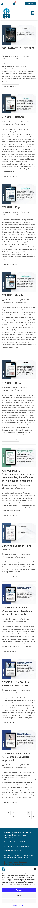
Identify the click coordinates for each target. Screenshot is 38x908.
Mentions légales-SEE (18, 905)
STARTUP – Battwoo (13, 117)
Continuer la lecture (11, 85)
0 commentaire (21, 59)
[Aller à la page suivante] (33, 817)
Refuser (19, 895)
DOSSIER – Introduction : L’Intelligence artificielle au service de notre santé (17, 611)
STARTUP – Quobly (12, 295)
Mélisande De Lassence (11, 56)
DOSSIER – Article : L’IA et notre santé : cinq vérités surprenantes (16, 757)
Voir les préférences (19, 901)
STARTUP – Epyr (11, 207)
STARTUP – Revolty (13, 383)
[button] (35, 869)
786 (28, 817)
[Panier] (14, 3)
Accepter (19, 890)
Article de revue (8, 59)
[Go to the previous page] (9, 813)
